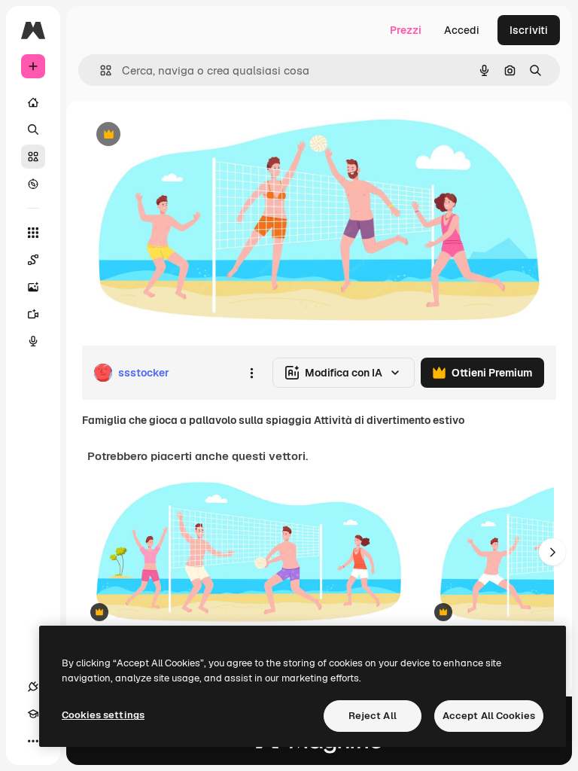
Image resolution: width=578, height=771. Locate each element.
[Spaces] (33, 260)
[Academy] (33, 714)
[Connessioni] (33, 687)
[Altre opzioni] (251, 373)
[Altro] (33, 741)
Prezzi (405, 30)
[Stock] (33, 157)
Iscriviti (529, 30)
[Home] (33, 102)
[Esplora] (33, 184)
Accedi (461, 30)
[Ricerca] (33, 129)
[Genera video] (33, 314)
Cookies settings (103, 715)
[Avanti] (552, 552)
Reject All (372, 715)
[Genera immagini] (33, 287)
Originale (181, 135)
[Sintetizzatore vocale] (33, 341)
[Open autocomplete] (99, 70)
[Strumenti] (33, 233)
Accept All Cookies (489, 715)
